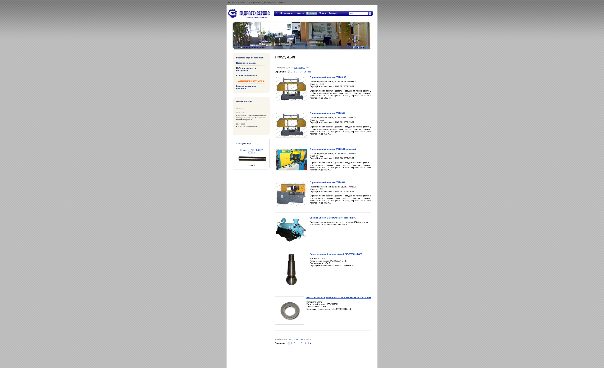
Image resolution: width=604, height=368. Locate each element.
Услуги (322, 13)
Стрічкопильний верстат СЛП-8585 (327, 113)
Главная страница (238, 2)
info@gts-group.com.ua (276, 2)
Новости (300, 13)
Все (309, 72)
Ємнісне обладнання (246, 76)
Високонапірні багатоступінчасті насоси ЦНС (333, 218)
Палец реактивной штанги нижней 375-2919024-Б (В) (336, 254)
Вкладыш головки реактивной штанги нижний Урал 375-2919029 (338, 297)
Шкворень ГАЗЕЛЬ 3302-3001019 (251, 151)
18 (305, 72)
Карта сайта (256, 2)
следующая (299, 67)
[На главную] (276, 15)
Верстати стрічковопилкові (250, 58)
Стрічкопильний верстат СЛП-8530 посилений (333, 149)
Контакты (333, 13)
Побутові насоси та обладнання (246, 69)
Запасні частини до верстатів (246, 87)
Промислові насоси (246, 63)
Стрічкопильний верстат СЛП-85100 (328, 77)
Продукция (311, 13)
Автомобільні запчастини (251, 81)
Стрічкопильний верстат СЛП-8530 (327, 182)
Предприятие (286, 13)
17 (300, 72)
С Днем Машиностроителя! (247, 127)
